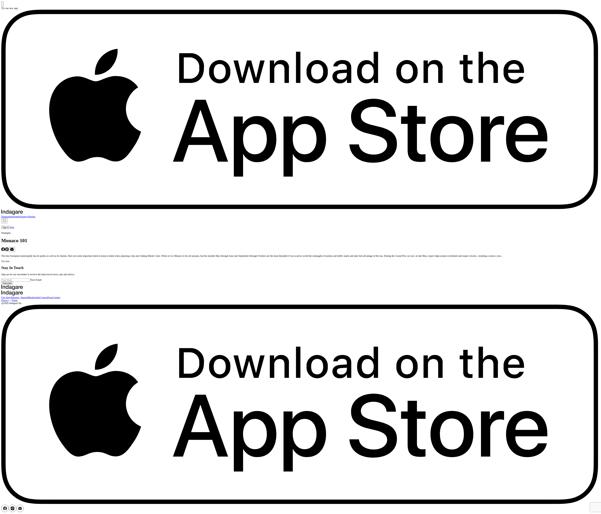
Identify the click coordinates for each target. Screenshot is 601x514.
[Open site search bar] (4, 220)
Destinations (7, 216)
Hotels (16, 216)
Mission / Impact (19, 297)
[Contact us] (20, 511)
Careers (43, 297)
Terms (14, 300)
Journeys (24, 216)
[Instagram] (12, 511)
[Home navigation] (12, 214)
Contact (56, 297)
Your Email (35, 280)
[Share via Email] (12, 249)
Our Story (6, 297)
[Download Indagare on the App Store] (300, 208)
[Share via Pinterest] (7, 250)
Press (50, 297)
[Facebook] (5, 511)
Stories (32, 216)
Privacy (5, 300)
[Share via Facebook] (3, 250)
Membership (34, 297)
